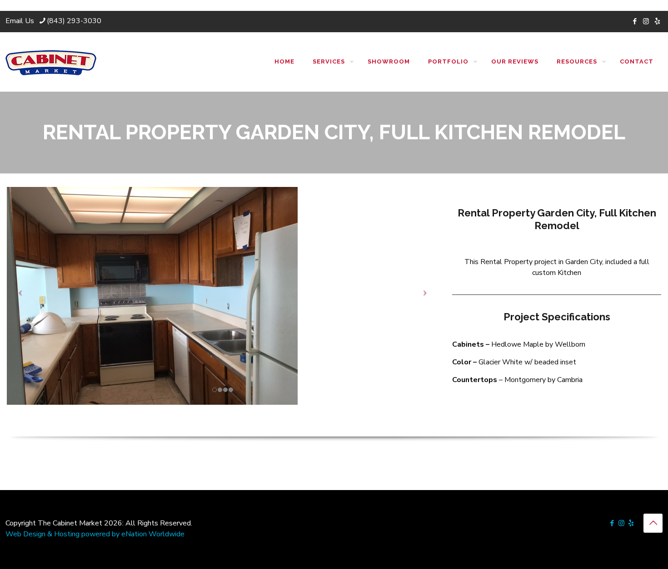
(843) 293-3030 (74, 21)
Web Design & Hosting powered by (63, 534)
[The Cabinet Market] (50, 61)
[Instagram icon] (646, 21)
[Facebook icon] (634, 21)
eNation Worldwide (152, 534)
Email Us (19, 21)
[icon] (657, 21)
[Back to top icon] (653, 523)
